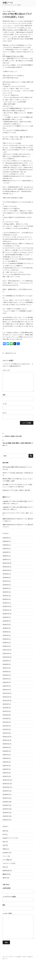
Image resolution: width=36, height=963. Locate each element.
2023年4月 (6, 635)
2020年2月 (6, 773)
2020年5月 (6, 762)
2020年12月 (6, 736)
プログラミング (7, 863)
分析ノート (8, 2)
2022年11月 (6, 653)
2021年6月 (6, 715)
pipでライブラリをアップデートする (13, 513)
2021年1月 (6, 733)
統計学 (5, 878)
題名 (4, 905)
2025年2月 (6, 556)
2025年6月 (6, 541)
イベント (5, 856)
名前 (4, 395)
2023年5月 (6, 632)
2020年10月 (6, 744)
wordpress (6, 852)
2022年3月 (6, 682)
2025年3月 (6, 552)
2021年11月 (6, 697)
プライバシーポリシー (9, 956)
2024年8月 (6, 577)
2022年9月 (6, 660)
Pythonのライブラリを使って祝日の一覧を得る (16, 490)
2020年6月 (6, 758)
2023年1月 (6, 646)
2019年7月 (6, 798)
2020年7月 (6, 754)
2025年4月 (6, 548)
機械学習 (5, 874)
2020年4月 (6, 765)
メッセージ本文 (7, 913)
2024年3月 (6, 595)
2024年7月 (6, 581)
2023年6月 (6, 628)
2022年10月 (6, 657)
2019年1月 (6, 820)
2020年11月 (6, 740)
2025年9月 (6, 538)
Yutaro (13, 11)
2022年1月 (6, 689)
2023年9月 (6, 617)
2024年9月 (6, 574)
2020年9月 (6, 747)
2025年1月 (6, 559)
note (24, 956)
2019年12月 (6, 780)
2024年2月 (6, 599)
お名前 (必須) (6, 888)
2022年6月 (6, 671)
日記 (4, 867)
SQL (4, 845)
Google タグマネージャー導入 (15, 56)
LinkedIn (18, 956)
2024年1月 (6, 603)
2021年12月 (6, 693)
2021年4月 (6, 722)
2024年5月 (6, 588)
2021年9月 (6, 704)
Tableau (5, 849)
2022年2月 (6, 686)
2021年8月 (6, 707)
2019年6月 (6, 802)
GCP (4, 834)
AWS (4, 831)
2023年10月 (6, 613)
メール (5, 404)
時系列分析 (6, 870)
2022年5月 (6, 675)
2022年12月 (6, 650)
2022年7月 (6, 668)
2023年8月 (6, 621)
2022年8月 (6, 664)
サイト (5, 413)
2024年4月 (6, 592)
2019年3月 (6, 812)
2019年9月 (6, 791)
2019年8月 (6, 794)
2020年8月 (6, 751)
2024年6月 (6, 585)
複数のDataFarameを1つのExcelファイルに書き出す (18, 518)
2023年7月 (6, 624)
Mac (4, 841)
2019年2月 (6, 816)
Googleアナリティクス (10, 353)
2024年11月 (6, 566)
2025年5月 (6, 545)
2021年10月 (6, 700)
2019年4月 (6, 809)
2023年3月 (6, 639)
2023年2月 (6, 642)
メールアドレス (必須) (9, 896)
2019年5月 (6, 805)
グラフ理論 (6, 860)
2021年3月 (6, 726)
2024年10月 (6, 570)
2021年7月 (6, 711)
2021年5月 (6, 718)
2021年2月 (6, 729)
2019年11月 (6, 783)
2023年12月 (6, 606)
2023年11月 (6, 610)
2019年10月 (6, 787)
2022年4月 (6, 679)
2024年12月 (6, 563)
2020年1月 (6, 776)
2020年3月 (6, 769)
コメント (6, 370)
